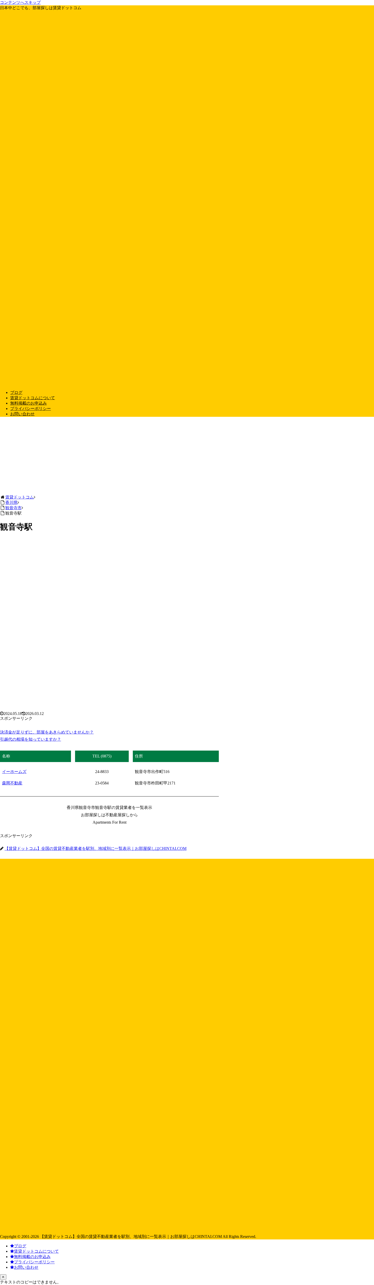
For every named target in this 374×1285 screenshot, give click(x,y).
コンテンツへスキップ (20, 2)
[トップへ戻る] (3, 1277)
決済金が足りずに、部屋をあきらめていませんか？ (47, 732)
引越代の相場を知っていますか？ (30, 739)
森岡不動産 (12, 783)
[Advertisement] (187, 456)
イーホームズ (14, 771)
